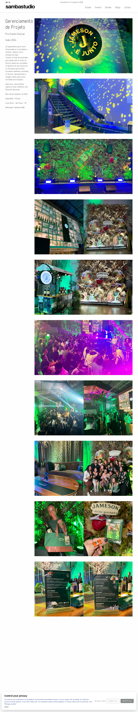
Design (117, 7)
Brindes (108, 7)
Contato (127, 7)
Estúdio (88, 7)
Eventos (98, 7)
